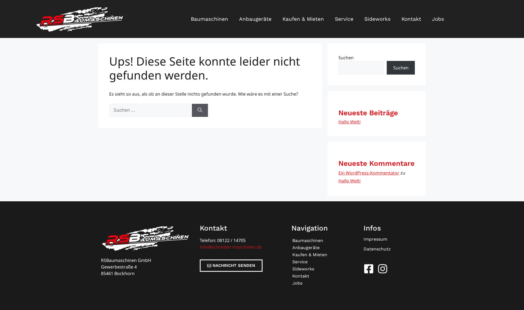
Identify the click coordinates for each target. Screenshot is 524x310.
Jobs (438, 19)
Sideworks (377, 19)
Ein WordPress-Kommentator (368, 173)
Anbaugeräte (255, 19)
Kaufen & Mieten (303, 19)
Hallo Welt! (349, 122)
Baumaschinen (209, 19)
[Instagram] (382, 269)
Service (344, 19)
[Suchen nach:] (150, 110)
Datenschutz (377, 249)
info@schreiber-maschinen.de (231, 247)
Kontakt (411, 19)
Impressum (375, 239)
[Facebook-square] (369, 269)
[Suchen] (200, 110)
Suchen (346, 58)
